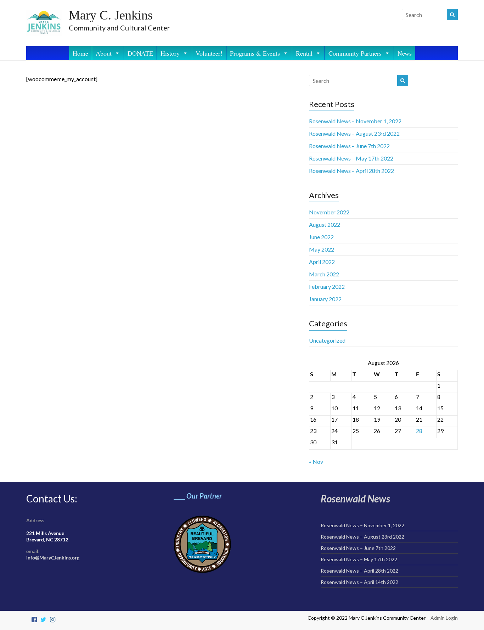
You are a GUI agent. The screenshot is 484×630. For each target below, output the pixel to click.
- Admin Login (443, 618)
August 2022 (324, 224)
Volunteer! (209, 53)
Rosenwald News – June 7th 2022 (349, 145)
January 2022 (325, 299)
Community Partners (355, 53)
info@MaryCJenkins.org (52, 558)
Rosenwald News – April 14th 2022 (359, 582)
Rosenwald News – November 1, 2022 (355, 121)
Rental (304, 53)
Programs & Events (255, 53)
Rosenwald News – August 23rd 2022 (354, 133)
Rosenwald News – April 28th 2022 (351, 170)
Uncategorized (327, 340)
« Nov (316, 461)
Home (80, 53)
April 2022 (322, 261)
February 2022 (327, 286)
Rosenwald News (355, 499)
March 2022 (324, 274)
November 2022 (329, 212)
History (170, 53)
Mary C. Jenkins (111, 15)
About (104, 53)
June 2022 (321, 237)
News (405, 53)
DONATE (140, 53)
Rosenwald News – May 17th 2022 (351, 158)
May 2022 (321, 249)
